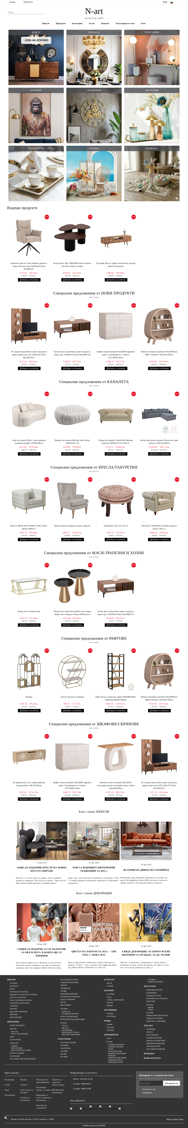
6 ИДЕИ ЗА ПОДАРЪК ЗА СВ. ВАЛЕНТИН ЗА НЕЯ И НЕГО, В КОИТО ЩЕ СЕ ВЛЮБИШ (42, 952)
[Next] (170, 852)
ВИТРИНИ (14, 1014)
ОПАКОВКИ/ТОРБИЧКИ (155, 1049)
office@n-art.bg (86, 1079)
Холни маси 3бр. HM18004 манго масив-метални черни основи (72, 264)
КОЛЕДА (63, 1023)
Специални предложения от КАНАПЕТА (94, 382)
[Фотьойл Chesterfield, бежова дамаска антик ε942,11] (159, 500)
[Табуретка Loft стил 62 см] (116, 500)
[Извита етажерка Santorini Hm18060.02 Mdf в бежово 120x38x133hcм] (159, 326)
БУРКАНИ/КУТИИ (115, 1051)
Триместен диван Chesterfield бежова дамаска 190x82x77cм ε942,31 (115, 441)
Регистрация (10, 1095)
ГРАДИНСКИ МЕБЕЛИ (70, 1014)
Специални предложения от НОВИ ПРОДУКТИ (94, 293)
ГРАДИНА (64, 1009)
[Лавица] (29, 671)
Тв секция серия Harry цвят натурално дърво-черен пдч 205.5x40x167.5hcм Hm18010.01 (29, 355)
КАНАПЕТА (14, 986)
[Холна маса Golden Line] (29, 586)
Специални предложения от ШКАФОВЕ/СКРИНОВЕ (94, 724)
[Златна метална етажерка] (72, 671)
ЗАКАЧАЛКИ (15, 1056)
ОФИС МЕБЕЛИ (16, 1017)
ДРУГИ (63, 1002)
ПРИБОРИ (112, 1056)
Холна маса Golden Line (29, 611)
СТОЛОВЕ (13, 983)
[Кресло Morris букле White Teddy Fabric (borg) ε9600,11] (29, 500)
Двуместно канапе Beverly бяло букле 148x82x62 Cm (72, 441)
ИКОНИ (110, 1005)
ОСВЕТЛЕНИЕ (64, 1039)
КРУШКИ (64, 1057)
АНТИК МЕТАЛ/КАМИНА (70, 997)
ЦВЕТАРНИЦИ (16, 1048)
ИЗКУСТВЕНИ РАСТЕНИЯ (21, 1050)
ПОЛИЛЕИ (64, 1045)
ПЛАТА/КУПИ (15, 1040)
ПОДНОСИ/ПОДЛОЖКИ (69, 982)
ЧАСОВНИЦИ (110, 1010)
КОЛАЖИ (110, 1027)
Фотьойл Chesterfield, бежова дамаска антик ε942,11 (159, 527)
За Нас (7, 1085)
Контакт (105, 23)
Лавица (28, 697)
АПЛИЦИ (64, 1051)
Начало (45, 23)
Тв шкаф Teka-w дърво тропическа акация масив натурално (115, 264)
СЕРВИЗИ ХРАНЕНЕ (115, 1047)
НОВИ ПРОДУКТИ (152, 1058)
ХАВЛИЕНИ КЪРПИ (154, 1038)
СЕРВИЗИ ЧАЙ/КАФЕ (116, 1045)
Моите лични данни (175, 1119)
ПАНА (109, 997)
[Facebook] (179, 2)
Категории (77, 23)
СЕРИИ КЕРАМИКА (17, 1025)
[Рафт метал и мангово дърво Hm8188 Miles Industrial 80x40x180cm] (116, 671)
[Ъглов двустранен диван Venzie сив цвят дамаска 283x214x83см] (159, 415)
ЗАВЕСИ (149, 1032)
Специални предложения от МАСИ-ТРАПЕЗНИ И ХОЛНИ (94, 553)
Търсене (23, 1085)
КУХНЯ (110, 1042)
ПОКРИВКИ (150, 1029)
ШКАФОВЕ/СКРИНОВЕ (18, 1012)
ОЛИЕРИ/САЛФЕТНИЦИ (117, 1058)
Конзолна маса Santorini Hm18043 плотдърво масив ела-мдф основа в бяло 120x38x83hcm (116, 785)
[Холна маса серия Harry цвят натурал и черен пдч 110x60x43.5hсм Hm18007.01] (72, 326)
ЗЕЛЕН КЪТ (14, 1043)
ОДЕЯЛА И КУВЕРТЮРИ (155, 1041)
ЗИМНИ (151, 1008)
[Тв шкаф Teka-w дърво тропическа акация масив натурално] (116, 238)
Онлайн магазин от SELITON (94, 1125)
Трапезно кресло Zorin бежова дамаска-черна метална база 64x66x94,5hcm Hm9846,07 (28, 266)
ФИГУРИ (13, 1029)
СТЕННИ (110, 986)
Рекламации (10, 1080)
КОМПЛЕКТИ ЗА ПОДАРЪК (156, 998)
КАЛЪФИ (149, 1013)
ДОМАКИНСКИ (111, 1035)
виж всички (94, 297)
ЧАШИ (110, 1049)
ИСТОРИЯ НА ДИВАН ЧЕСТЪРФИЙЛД (146, 870)
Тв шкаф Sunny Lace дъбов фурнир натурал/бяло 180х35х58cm (29, 784)
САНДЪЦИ (14, 1006)
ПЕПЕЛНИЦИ (65, 1005)
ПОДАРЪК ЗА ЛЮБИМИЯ (156, 1021)
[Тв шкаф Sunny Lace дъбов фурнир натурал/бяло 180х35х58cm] (29, 757)
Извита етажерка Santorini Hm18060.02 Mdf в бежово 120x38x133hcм (159, 353)
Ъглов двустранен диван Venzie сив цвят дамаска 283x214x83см (159, 441)
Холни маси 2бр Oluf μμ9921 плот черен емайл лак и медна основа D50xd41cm (72, 612)
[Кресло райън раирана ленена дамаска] (72, 500)
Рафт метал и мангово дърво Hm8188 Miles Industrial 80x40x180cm (116, 698)
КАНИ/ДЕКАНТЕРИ (115, 1062)
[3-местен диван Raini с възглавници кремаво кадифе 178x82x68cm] (29, 415)
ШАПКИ (63, 1054)
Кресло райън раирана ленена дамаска (72, 526)
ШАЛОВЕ (149, 1005)
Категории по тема (125, 23)
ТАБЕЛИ (110, 1003)
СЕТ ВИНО (152, 980)
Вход (7, 1090)
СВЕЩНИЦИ (65, 988)
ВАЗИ (12, 1037)
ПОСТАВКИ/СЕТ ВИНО (69, 980)
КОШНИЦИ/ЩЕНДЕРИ (69, 994)
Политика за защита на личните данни (58, 1082)
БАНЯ (109, 1038)
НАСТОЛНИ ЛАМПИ (68, 1043)
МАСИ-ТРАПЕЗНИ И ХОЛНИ (20, 1000)
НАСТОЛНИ (111, 1016)
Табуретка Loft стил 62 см (116, 526)
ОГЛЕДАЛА (109, 980)
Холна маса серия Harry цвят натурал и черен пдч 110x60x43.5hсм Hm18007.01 (72, 353)
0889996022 (28, 2)
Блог (143, 23)
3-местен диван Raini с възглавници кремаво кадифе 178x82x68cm (29, 441)
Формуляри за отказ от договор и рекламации (44, 1097)
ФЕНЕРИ (63, 985)
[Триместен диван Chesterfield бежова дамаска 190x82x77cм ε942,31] (116, 415)
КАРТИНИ (109, 990)
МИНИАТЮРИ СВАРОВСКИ (157, 1015)
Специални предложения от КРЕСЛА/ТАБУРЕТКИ (94, 467)
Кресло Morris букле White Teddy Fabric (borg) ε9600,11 (28, 527)
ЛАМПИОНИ (65, 1048)
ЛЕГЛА (12, 989)
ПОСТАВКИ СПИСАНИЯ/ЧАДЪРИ (23, 1059)
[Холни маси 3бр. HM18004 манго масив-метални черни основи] (72, 238)
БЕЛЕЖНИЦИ (151, 993)
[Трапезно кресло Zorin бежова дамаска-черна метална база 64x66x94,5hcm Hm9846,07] (29, 238)
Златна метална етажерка (72, 697)
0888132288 (86, 1089)
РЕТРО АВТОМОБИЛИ (19, 1034)
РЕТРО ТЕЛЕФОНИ (67, 999)
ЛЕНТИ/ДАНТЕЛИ (153, 1046)
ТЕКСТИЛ (148, 1026)
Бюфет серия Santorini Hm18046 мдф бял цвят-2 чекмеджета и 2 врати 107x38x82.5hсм (116, 355)
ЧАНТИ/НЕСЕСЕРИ (153, 996)
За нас (92, 23)
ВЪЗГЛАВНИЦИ (152, 1035)
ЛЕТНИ (150, 1010)
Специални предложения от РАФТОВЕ (94, 638)
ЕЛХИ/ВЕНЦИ (67, 1030)
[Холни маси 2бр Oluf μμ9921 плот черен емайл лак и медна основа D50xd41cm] (72, 586)
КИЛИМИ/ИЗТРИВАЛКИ (155, 1043)
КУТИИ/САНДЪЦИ (17, 1053)
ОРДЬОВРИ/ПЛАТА (115, 1060)
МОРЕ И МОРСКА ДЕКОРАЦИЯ (72, 1019)
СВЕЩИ (63, 991)
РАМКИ (107, 1021)
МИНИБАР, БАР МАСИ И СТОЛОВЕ (23, 995)
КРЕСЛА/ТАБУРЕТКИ (18, 997)
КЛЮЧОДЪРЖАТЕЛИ (154, 990)
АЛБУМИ (110, 1030)
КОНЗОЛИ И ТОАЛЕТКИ (19, 992)
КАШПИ (14, 1046)
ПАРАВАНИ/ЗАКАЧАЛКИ (19, 1003)
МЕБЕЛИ (11, 980)
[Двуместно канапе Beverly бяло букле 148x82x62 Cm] (72, 415)
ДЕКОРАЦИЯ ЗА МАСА (70, 1032)
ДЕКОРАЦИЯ (13, 1022)
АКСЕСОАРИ (150, 986)
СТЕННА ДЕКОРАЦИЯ (115, 1000)
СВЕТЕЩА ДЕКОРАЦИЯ (71, 1034)
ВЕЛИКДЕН (149, 1054)
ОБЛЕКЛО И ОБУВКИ (154, 1018)
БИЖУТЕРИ (150, 1001)
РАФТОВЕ (13, 1009)
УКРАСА (65, 1026)
